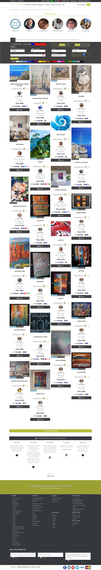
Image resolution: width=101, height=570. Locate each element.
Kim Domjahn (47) (78, 217)
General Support (55, 500)
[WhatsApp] (49, 184)
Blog (33, 512)
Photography (27, 39)
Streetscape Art (15, 530)
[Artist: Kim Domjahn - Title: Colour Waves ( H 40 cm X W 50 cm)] (89, 355)
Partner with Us (40, 4)
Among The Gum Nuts (19, 206)
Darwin (54, 520)
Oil (17, 99)
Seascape (21, 101)
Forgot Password (76, 523)
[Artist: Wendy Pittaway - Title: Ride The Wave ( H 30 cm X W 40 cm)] (68, 118)
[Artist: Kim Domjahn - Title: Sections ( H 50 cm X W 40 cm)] (89, 247)
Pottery (53, 39)
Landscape (62, 45)
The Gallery (16, 9)
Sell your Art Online (35, 509)
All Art (13, 39)
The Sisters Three (19, 271)
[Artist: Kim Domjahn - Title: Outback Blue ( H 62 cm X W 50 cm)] (47, 372)
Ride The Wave (61, 134)
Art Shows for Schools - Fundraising (79, 505)
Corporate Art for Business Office (18, 526)
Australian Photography (16, 510)
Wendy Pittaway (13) (58, 139)
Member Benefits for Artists (37, 510)
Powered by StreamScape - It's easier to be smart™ (29, 567)
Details (77, 45)
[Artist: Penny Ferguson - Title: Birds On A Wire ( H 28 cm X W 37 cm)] (68, 68)
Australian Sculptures (16, 512)
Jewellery (63, 39)
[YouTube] (47, 359)
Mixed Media (38, 177)
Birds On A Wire (61, 84)
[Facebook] (24, 106)
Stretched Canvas (62, 149)
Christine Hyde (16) (37, 166)
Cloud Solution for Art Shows (78, 503)
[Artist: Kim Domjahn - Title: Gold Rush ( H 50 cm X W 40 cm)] (47, 197)
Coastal (40, 162)
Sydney (54, 517)
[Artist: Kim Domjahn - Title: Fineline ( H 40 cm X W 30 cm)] (68, 274)
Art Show (50, 442)
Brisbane (54, 518)
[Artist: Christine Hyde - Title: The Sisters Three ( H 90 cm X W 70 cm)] (27, 240)
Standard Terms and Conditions (38, 503)
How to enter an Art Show (37, 507)
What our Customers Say (17, 549)
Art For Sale (55, 513)
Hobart (54, 526)
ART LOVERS (58, 4)
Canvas (20, 99)
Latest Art (14, 525)
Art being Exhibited (15, 503)
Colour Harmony (60, 360)
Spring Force (81, 321)
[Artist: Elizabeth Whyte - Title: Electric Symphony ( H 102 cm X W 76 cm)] (68, 169)
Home (11, 9)
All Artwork (14, 507)
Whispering (40, 281)
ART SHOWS (53, 4)
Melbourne (54, 515)
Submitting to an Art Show (57, 498)
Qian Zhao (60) (37, 103)
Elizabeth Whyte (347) (17, 149)
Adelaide (54, 524)
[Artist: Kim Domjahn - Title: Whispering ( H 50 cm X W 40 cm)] (47, 254)
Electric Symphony (61, 190)
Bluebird (81, 96)
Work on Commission (36, 521)
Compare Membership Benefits (37, 498)
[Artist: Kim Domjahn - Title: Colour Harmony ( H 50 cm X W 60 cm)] (68, 332)
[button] (11, 72)
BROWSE (34, 4)
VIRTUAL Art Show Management (78, 509)
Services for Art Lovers (77, 517)
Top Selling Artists (35, 525)
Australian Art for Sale (16, 498)
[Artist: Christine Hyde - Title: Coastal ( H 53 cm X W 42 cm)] (47, 132)
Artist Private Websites (16, 543)
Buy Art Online (28, 4)
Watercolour (38, 113)
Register (84, 1)
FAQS (33, 501)
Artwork (13, 496)
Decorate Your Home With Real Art (18, 528)
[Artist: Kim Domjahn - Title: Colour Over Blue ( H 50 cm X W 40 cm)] (27, 307)
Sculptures (39, 39)
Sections (81, 271)
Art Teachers (14, 501)
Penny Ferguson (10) (58, 88)
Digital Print (40, 352)
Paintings (19, 39)
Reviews (74, 507)
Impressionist (21, 398)
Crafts (69, 39)
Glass (58, 39)
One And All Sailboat (81, 162)
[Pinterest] (45, 184)
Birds (62, 100)
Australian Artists (15, 505)
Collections (14, 539)
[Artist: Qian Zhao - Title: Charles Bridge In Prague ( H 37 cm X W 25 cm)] (47, 68)
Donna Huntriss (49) (37, 341)
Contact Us (54, 501)
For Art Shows (76, 496)
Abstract (62, 151)
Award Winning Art (15, 535)
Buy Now (20, 109)
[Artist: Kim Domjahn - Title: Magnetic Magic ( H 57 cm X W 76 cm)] (89, 196)
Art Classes (34, 516)
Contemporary (21, 223)
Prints (34, 39)
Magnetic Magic (81, 212)
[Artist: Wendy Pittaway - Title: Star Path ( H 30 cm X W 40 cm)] (68, 224)
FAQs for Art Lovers (76, 515)
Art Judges (14, 509)
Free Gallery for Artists (36, 505)
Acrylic (57, 149)
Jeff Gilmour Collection (16, 544)
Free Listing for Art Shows (77, 501)
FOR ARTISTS (47, 4)
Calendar (34, 519)
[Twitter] (25, 166)
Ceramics (47, 39)
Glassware (14, 519)
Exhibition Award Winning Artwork (18, 532)
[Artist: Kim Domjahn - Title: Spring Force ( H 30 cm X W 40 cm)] (89, 305)
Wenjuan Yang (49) (17, 385)
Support (54, 496)
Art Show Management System (78, 500)
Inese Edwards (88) (17, 211)
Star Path (61, 240)
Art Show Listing (75, 498)
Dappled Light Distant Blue (19, 381)
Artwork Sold (14, 500)
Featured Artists (51, 14)
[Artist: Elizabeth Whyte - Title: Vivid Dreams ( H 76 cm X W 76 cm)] (27, 118)
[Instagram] (26, 106)
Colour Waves (81, 372)
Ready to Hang (15, 534)
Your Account (76, 521)
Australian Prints (15, 514)
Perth (53, 522)
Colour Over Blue (19, 330)
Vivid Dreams (19, 144)
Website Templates (76, 510)
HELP (63, 4)
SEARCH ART (29, 44)
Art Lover (17, 442)
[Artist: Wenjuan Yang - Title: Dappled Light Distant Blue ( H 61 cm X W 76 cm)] (27, 364)
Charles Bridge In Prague (40, 98)
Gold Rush (40, 220)
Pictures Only (84, 45)
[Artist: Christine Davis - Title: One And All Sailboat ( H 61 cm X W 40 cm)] (89, 130)
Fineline (60, 298)
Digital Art (75, 39)
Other (83, 227)
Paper (43, 113)
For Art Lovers (76, 513)
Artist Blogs (34, 517)
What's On (74, 518)
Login (74, 525)
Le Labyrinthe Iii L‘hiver (40, 337)
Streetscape (41, 115)
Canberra (54, 527)
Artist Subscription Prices (36, 500)
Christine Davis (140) (17, 88)
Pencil (59, 99)
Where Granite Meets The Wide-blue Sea (19, 84)
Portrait (68, 45)
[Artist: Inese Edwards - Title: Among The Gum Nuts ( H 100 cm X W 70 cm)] (27, 178)
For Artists (34, 496)
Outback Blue (40, 394)
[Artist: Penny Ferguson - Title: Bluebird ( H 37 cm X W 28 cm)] (89, 68)
